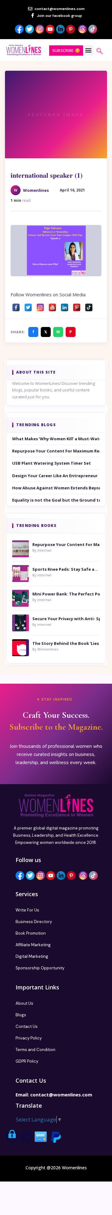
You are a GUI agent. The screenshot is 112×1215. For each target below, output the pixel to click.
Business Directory (34, 921)
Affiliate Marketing (33, 944)
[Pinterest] (77, 306)
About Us (24, 1003)
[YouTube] (52, 306)
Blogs (21, 1015)
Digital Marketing (32, 956)
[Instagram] (40, 306)
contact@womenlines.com (61, 1094)
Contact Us (27, 1026)
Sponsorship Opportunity (40, 968)
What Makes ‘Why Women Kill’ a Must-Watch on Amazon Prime (56, 439)
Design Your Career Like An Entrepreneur (55, 475)
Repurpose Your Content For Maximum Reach (56, 451)
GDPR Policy (27, 1061)
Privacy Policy (29, 1038)
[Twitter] (28, 306)
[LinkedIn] (64, 306)
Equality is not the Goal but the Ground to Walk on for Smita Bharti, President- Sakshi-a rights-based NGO (56, 500)
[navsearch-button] (99, 51)
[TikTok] (89, 306)
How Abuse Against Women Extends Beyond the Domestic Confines (56, 488)
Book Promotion (31, 933)
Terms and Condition (35, 1049)
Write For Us (27, 910)
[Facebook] (16, 306)
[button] (88, 50)
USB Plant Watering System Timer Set (51, 463)
